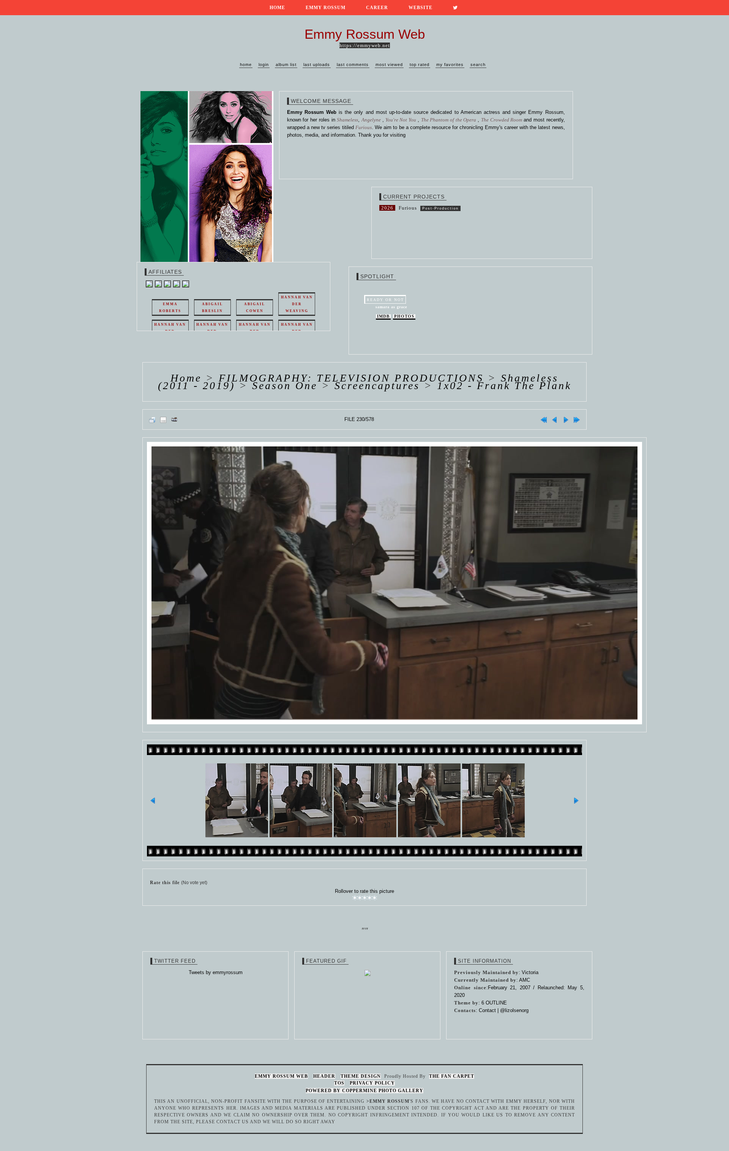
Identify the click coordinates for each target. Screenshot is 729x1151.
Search (478, 64)
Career (377, 7)
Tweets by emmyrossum (216, 972)
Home (277, 7)
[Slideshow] (174, 419)
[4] (369, 897)
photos (404, 316)
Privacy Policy (372, 1083)
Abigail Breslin (212, 307)
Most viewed (389, 64)
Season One (284, 385)
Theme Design (361, 1076)
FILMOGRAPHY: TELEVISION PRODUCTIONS (351, 378)
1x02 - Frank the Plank (504, 385)
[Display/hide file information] (163, 419)
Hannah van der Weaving (297, 304)
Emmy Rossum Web (281, 1076)
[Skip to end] (576, 419)
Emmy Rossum (326, 7)
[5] (374, 897)
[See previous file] (554, 419)
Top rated (419, 64)
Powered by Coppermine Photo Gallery (364, 1090)
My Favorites (450, 64)
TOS (339, 1083)
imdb (383, 316)
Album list (286, 64)
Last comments (353, 64)
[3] (364, 897)
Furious (408, 208)
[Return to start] (543, 419)
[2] (359, 897)
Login (264, 64)
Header (324, 1076)
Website (420, 7)
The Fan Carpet (451, 1076)
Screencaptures (377, 385)
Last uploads (316, 64)
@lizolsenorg (514, 1010)
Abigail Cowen (254, 307)
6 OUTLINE (494, 1003)
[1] (354, 897)
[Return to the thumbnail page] (152, 419)
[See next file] (565, 419)
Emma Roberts (170, 307)
